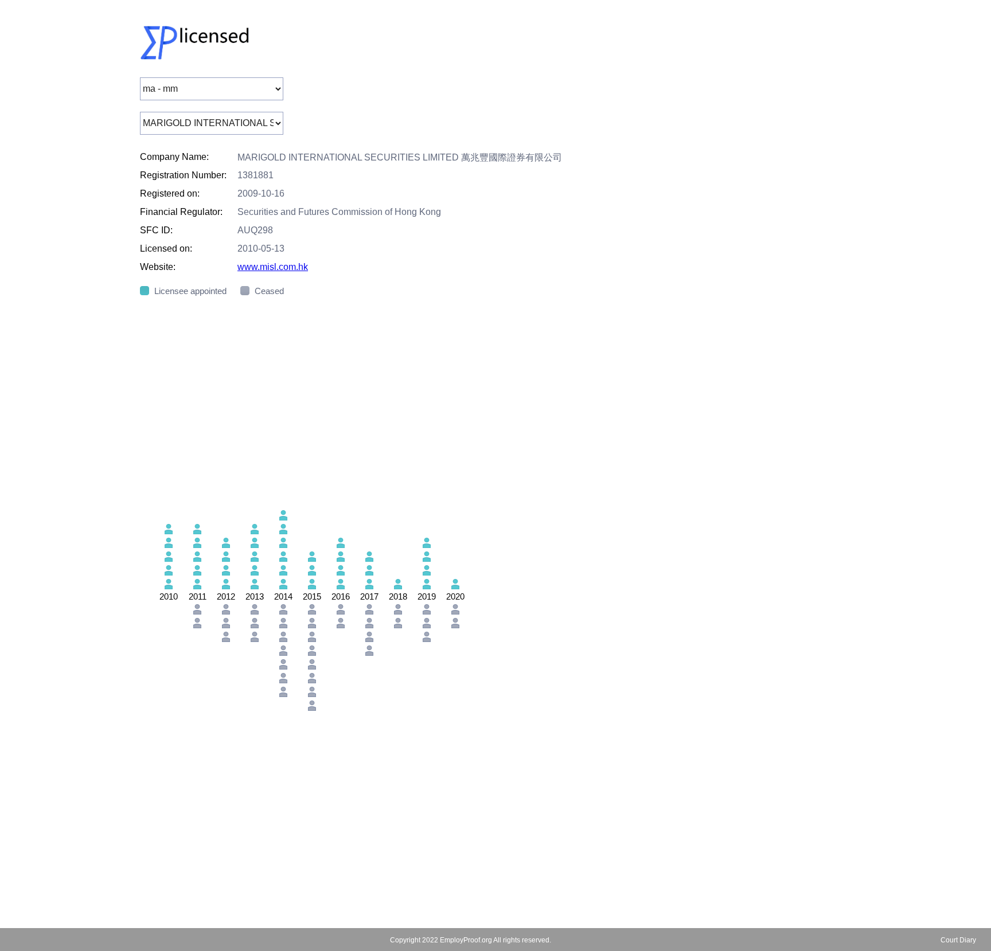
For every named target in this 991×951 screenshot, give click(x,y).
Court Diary (958, 940)
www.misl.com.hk (272, 267)
